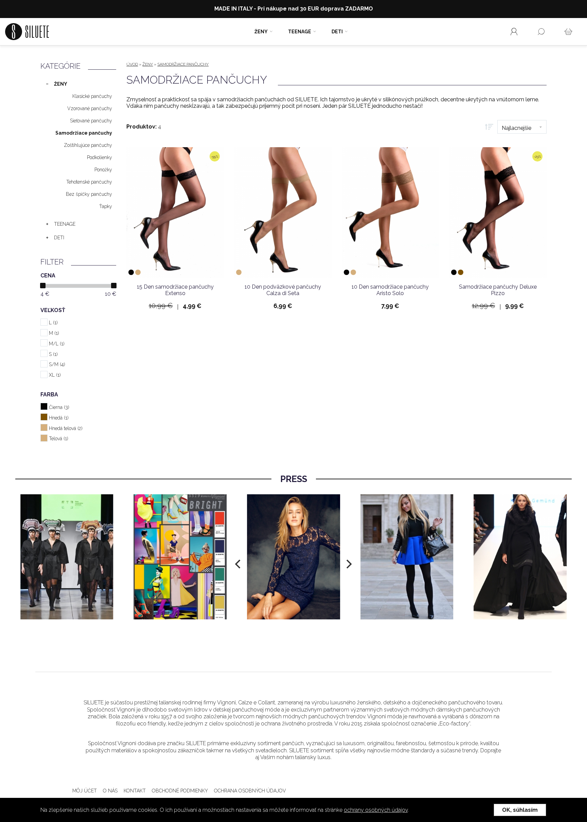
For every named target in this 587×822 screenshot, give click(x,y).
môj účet (84, 790)
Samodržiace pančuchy (183, 64)
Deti (337, 31)
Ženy (261, 31)
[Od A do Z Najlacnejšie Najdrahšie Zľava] (516, 127)
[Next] (348, 563)
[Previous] (238, 563)
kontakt (135, 790)
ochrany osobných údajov (376, 810)
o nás (110, 790)
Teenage (299, 31)
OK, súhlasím (520, 810)
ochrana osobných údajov (250, 790)
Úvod (132, 64)
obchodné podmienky (180, 790)
